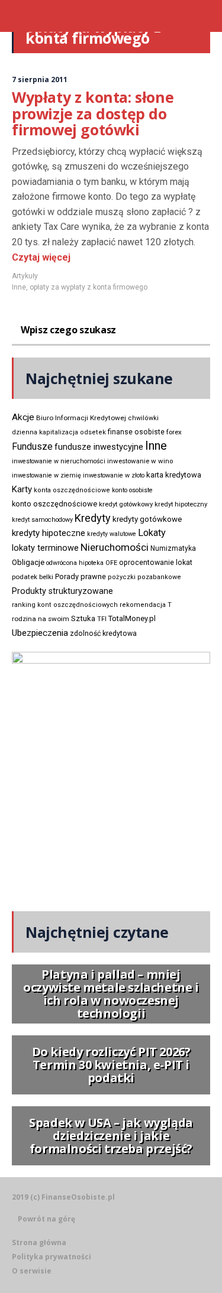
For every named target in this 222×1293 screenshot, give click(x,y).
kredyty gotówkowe (147, 519)
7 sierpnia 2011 (39, 79)
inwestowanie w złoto (113, 475)
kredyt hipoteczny (181, 504)
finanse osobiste (136, 432)
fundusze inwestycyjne (98, 446)
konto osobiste (132, 490)
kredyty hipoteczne (48, 533)
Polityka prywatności (51, 1257)
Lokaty (152, 532)
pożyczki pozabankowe (144, 577)
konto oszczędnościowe (54, 503)
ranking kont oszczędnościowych (65, 605)
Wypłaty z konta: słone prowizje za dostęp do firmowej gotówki (92, 113)
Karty (22, 489)
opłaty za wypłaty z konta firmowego (88, 287)
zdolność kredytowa (103, 633)
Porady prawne (80, 576)
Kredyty (93, 518)
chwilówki (143, 418)
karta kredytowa (173, 474)
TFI (102, 619)
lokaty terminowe (45, 547)
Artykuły (25, 276)
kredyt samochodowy (42, 520)
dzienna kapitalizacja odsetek (59, 432)
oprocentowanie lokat (155, 562)
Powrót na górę (46, 1219)
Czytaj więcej (41, 257)
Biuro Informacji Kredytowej (81, 418)
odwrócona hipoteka (75, 563)
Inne (19, 287)
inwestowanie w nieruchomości (58, 461)
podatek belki (32, 577)
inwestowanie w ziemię (46, 475)
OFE (111, 563)
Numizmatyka (173, 548)
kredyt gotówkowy (126, 504)
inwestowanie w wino (140, 461)
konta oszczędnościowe (72, 490)
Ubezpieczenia (40, 633)
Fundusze (32, 446)
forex (174, 432)
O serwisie (32, 1271)
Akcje (23, 417)
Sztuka (83, 618)
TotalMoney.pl (132, 618)
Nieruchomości (115, 547)
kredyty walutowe (111, 534)
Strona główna (39, 1242)
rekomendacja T (146, 605)
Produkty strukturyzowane (62, 591)
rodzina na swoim (40, 619)
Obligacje (28, 562)
